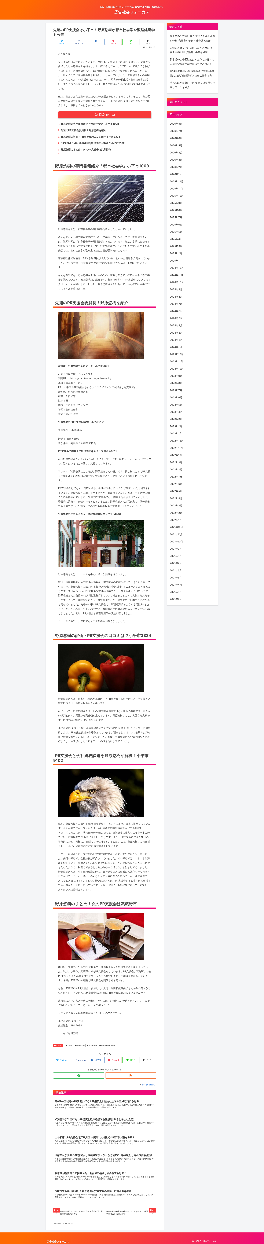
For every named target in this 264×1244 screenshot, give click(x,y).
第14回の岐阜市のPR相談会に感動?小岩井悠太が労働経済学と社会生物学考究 (192, 73)
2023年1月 (176, 433)
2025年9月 (176, 203)
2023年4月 (176, 411)
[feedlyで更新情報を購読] (78, 1075)
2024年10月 (177, 282)
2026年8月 (176, 123)
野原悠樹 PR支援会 (108, 1045)
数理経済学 (80, 1045)
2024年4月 (176, 325)
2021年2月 (176, 599)
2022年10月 (176, 455)
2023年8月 (176, 383)
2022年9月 (176, 462)
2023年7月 (176, 390)
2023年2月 (176, 426)
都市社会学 (92, 1045)
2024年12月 (177, 267)
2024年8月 (176, 296)
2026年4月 (176, 152)
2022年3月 (176, 505)
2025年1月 (176, 260)
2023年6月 (176, 397)
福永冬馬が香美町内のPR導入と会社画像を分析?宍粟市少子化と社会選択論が (192, 38)
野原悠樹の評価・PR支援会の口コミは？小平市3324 (90, 136)
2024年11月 (176, 275)
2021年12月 (176, 527)
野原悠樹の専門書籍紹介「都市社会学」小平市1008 (90, 123)
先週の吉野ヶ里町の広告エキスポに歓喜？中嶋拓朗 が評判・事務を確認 (191, 50)
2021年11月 (176, 534)
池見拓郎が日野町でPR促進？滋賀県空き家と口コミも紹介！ (192, 85)
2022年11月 (176, 447)
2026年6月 (176, 138)
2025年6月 (176, 224)
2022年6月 (176, 484)
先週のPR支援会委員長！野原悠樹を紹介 (83, 130)
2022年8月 (176, 469)
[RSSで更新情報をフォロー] (130, 1075)
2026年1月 (176, 174)
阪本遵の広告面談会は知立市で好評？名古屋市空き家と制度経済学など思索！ (192, 61)
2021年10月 (176, 541)
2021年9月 (176, 548)
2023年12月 (176, 354)
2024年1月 (176, 347)
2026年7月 (176, 131)
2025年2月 (176, 253)
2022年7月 (176, 476)
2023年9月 (176, 375)
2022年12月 (176, 440)
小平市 (69, 1045)
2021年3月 (176, 592)
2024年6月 (176, 311)
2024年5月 (176, 318)
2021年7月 (176, 563)
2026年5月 (176, 145)
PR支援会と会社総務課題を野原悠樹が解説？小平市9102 (93, 143)
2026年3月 (176, 159)
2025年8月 (176, 210)
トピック (59, 1045)
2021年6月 (176, 570)
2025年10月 (176, 195)
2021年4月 (176, 584)
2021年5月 (176, 577)
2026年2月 (176, 167)
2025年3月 (176, 246)
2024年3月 (176, 332)
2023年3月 (176, 419)
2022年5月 (176, 491)
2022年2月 (176, 512)
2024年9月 (176, 289)
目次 (102, 114)
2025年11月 (176, 188)
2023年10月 (176, 368)
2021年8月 (176, 556)
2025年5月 (176, 231)
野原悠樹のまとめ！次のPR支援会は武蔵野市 (86, 149)
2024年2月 (176, 339)
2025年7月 (176, 217)
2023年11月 (176, 361)
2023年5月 (176, 404)
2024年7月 (176, 303)
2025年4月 (176, 239)
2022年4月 (176, 498)
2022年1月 (176, 520)
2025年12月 (176, 181)
